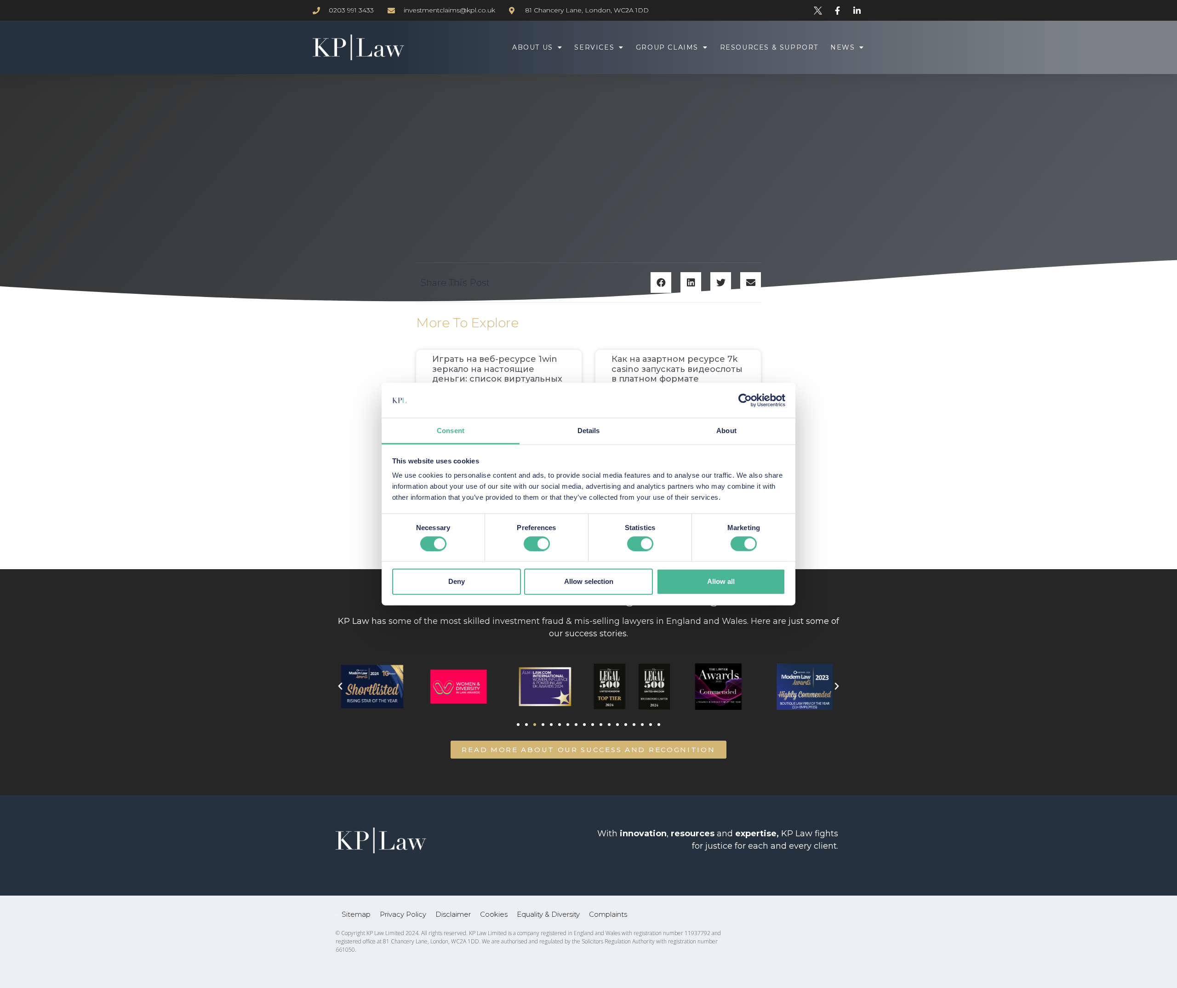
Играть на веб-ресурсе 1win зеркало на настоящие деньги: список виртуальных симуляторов (497, 374)
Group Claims (667, 47)
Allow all (721, 581)
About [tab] (726, 430)
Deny (456, 581)
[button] (661, 282)
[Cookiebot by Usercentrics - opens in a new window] (745, 400)
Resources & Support (769, 47)
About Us (532, 47)
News (842, 47)
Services (594, 47)
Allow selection (588, 581)
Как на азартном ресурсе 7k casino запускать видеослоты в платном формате (677, 369)
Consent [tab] (450, 430)
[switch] (537, 543)
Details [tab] (588, 430)
